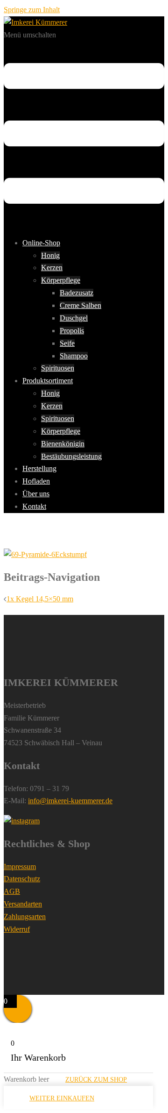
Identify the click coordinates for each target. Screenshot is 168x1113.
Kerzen (52, 267)
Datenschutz (22, 879)
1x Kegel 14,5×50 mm (40, 599)
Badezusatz (76, 293)
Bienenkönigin (62, 444)
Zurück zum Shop (96, 1079)
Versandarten (23, 904)
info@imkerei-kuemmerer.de (70, 801)
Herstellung (39, 468)
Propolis (72, 331)
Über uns (35, 494)
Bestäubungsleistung (71, 456)
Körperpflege (60, 280)
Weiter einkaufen (61, 1098)
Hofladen (36, 481)
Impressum (20, 866)
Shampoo (74, 356)
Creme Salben (80, 305)
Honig (50, 255)
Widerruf (17, 929)
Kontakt (34, 506)
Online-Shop (41, 243)
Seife (67, 343)
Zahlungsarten (25, 916)
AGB (12, 891)
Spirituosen (57, 368)
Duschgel (74, 318)
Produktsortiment (47, 381)
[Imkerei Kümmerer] (35, 22)
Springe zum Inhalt (32, 10)
